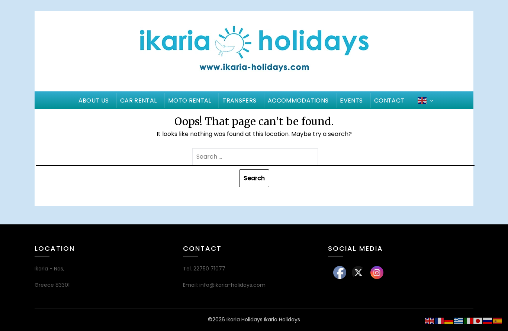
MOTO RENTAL (189, 100)
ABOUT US (93, 100)
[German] (449, 320)
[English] (430, 320)
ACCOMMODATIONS (298, 100)
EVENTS (351, 100)
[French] (439, 320)
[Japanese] (478, 320)
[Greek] (459, 320)
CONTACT (389, 100)
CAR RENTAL (138, 100)
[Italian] (468, 320)
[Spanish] (497, 320)
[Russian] (488, 320)
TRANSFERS (239, 100)
